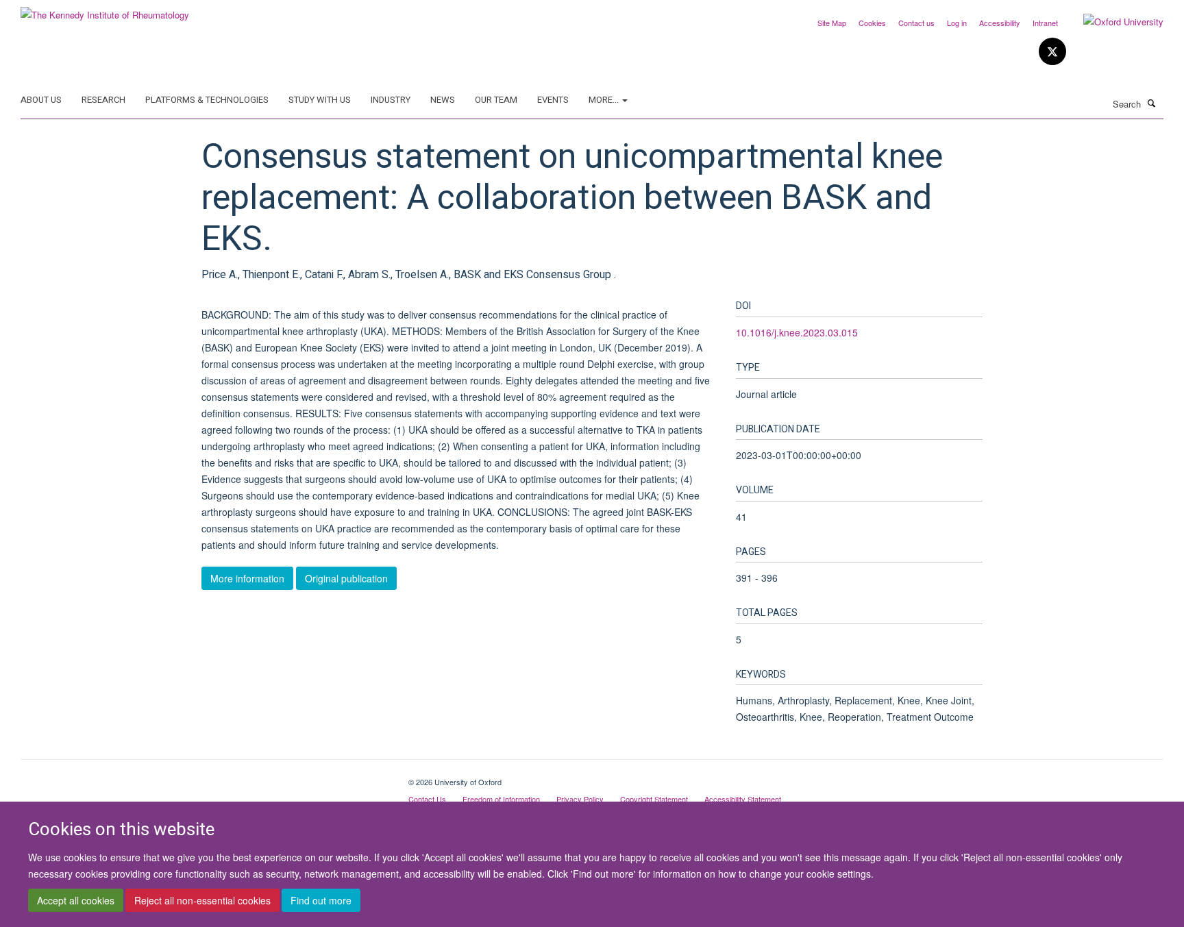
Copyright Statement (654, 798)
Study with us (319, 99)
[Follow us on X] (1052, 51)
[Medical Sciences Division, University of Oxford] (204, 777)
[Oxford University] (1113, 22)
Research (103, 99)
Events (553, 99)
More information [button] (247, 578)
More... (605, 99)
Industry (390, 99)
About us (41, 99)
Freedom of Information (501, 798)
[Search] (1151, 102)
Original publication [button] (346, 578)
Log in (957, 22)
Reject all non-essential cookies (202, 900)
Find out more (321, 900)
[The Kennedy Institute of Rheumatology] (105, 9)
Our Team (496, 99)
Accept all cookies (75, 900)
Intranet (1045, 22)
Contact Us (427, 798)
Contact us (916, 22)
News (442, 99)
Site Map (831, 22)
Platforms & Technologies (207, 99)
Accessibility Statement (742, 798)
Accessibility (999, 22)
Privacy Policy (580, 798)
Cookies (872, 22)
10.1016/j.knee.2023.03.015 (797, 332)
